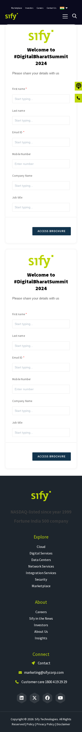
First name (18, 89)
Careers (41, 612)
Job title (17, 197)
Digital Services (41, 553)
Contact (43, 663)
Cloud (41, 546)
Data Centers (41, 560)
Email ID (17, 132)
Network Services (41, 566)
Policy (31, 724)
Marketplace (41, 586)
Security (41, 579)
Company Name (22, 176)
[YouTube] (60, 698)
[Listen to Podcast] (78, 86)
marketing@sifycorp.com (44, 672)
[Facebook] (47, 698)
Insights (41, 638)
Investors (41, 625)
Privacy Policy (46, 724)
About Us (41, 631)
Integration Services (41, 573)
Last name (18, 111)
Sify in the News (41, 618)
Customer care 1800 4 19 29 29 (44, 681)
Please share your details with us (35, 73)
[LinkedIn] (21, 698)
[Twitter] (34, 698)
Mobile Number (21, 154)
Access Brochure (52, 231)
